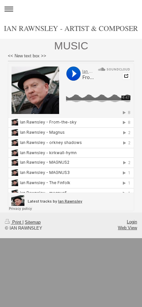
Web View (127, 227)
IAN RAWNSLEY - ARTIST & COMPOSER (71, 28)
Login (132, 221)
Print (16, 222)
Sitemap (33, 222)
